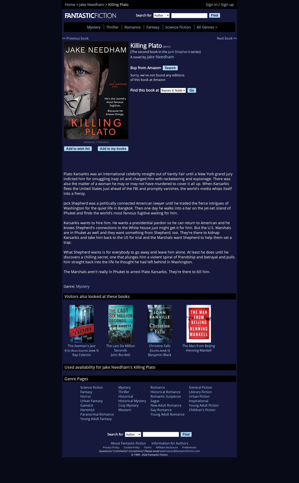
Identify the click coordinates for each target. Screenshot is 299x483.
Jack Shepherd (179, 52)
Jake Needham (160, 57)
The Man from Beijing (198, 346)
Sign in (211, 4)
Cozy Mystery (128, 405)
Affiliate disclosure (167, 447)
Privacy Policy (111, 447)
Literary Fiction (200, 392)
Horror (85, 396)
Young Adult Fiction (204, 405)
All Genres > (208, 27)
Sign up (227, 4)
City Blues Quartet (77, 350)
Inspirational (198, 401)
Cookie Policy (132, 447)
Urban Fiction (199, 396)
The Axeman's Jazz (81, 346)
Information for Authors (170, 443)
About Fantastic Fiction (128, 443)
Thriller (112, 27)
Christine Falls (159, 346)
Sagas (155, 401)
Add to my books (113, 148)
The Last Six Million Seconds (120, 348)
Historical (125, 396)
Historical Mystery (132, 401)
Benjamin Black (159, 355)
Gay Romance (161, 410)
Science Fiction (178, 27)
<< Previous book (75, 38)
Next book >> (227, 38)
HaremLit (87, 410)
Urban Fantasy (91, 401)
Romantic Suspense (166, 396)
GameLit (86, 405)
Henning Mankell (199, 350)
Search (170, 68)
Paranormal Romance (97, 414)
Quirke (155, 350)
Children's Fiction (202, 410)
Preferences (189, 447)
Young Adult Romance (167, 414)
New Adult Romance (166, 405)
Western (124, 410)
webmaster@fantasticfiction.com (180, 451)
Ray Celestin (81, 355)
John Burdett (120, 355)
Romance (132, 27)
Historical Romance (165, 392)
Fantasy (152, 27)
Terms (148, 447)
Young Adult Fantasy (96, 419)
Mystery (93, 27)
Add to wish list (78, 148)
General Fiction (200, 387)
